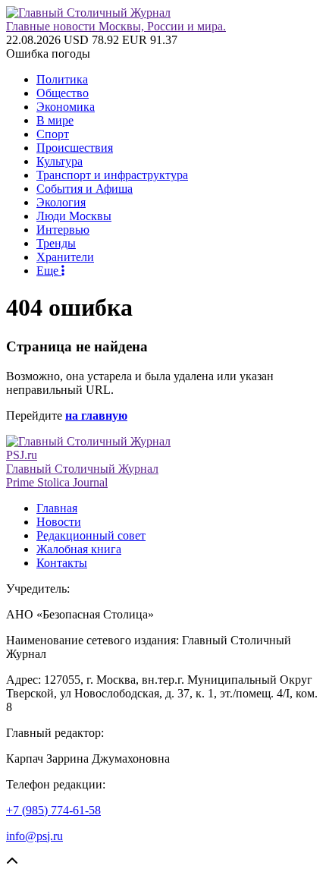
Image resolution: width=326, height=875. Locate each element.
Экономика (65, 106)
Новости (58, 521)
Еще (48, 270)
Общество (62, 93)
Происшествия (74, 147)
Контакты (61, 562)
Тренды (56, 243)
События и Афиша (84, 188)
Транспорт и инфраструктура (112, 174)
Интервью (62, 229)
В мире (55, 120)
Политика (62, 79)
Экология (61, 202)
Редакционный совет (91, 535)
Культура (59, 161)
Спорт (52, 133)
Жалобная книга (78, 549)
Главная (56, 508)
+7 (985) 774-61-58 (53, 810)
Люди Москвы (73, 215)
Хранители (65, 256)
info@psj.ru (34, 835)
